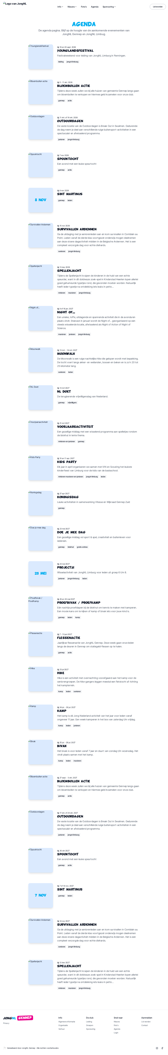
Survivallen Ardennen (76, 229)
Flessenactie (68, 638)
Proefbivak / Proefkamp (78, 602)
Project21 (65, 567)
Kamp (61, 711)
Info (59, 6)
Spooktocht (67, 159)
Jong (17, 1018)
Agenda (94, 6)
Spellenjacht (69, 270)
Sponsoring (108, 6)
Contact (144, 1025)
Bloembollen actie (73, 86)
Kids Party (67, 462)
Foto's (84, 6)
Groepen (89, 1025)
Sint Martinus (70, 194)
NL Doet (64, 391)
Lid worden (158, 7)
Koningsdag (68, 497)
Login (116, 1032)
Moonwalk (66, 353)
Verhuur (61, 1029)
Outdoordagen (70, 121)
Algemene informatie (66, 1021)
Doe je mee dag (71, 532)
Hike (60, 673)
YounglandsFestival (75, 50)
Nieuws (71, 6)
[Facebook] (162, 1048)
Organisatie (63, 1025)
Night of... (66, 312)
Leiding (89, 1021)
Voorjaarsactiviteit (75, 426)
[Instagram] (157, 1048)
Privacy (6, 1023)
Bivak (62, 746)
